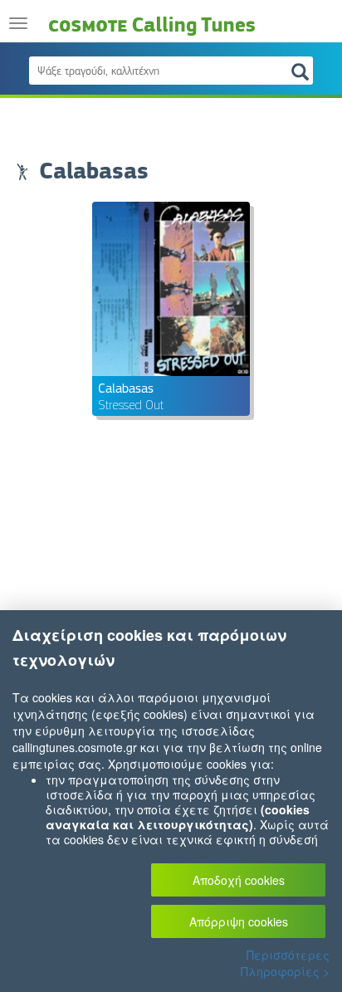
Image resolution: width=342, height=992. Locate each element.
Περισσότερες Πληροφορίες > (285, 963)
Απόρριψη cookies (238, 921)
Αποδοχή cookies (239, 880)
